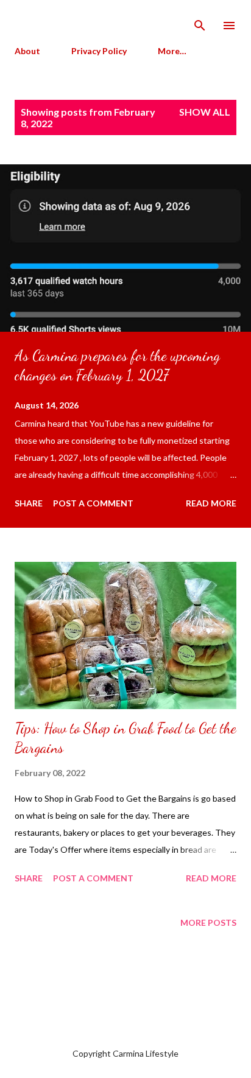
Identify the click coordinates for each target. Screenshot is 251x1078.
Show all (204, 111)
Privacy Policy (99, 51)
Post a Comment (93, 503)
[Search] (200, 22)
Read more (211, 503)
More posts (208, 922)
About (27, 51)
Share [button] (29, 503)
